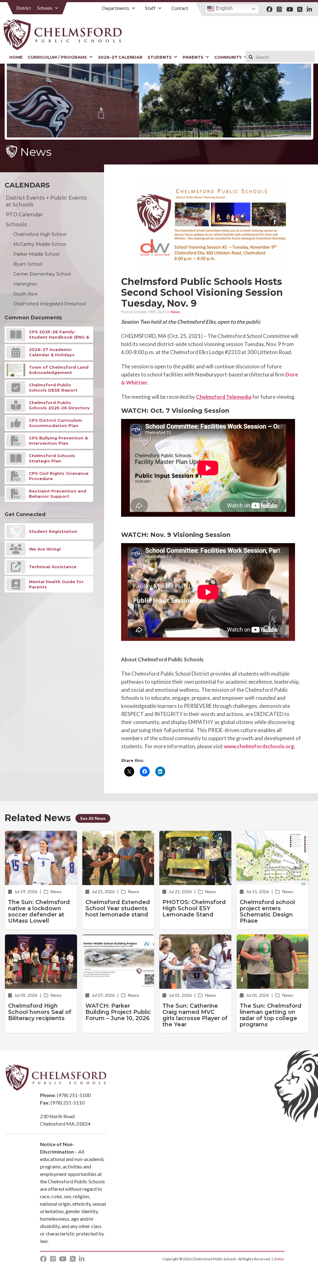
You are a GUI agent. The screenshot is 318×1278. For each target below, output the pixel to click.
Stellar (279, 1259)
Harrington (25, 284)
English (224, 8)
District (23, 8)
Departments (115, 8)
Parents (193, 57)
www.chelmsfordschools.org (259, 746)
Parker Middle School (36, 254)
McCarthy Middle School (39, 244)
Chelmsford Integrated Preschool (49, 304)
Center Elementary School (42, 274)
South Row (25, 294)
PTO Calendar (24, 214)
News (175, 311)
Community (228, 57)
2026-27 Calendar (120, 57)
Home (16, 57)
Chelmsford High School (39, 234)
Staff (150, 8)
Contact (179, 8)
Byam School (27, 264)
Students (160, 57)
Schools (44, 8)
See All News (93, 818)
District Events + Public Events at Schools (46, 201)
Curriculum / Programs (57, 57)
